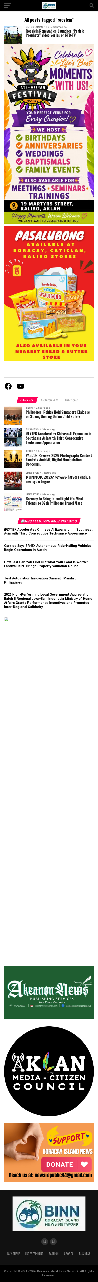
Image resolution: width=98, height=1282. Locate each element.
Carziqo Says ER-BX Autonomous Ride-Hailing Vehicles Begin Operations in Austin (48, 548)
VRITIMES (68, 521)
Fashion (54, 1253)
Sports (69, 1253)
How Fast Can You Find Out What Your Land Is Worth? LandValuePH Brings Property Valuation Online (46, 564)
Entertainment (34, 1253)
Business (84, 1253)
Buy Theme (13, 1253)
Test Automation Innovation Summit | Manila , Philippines (40, 580)
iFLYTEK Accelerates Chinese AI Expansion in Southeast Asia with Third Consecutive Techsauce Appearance (48, 532)
